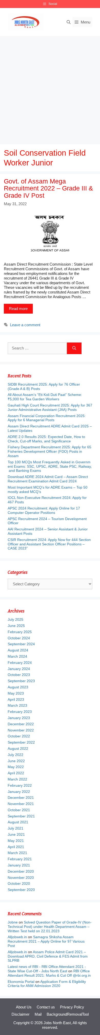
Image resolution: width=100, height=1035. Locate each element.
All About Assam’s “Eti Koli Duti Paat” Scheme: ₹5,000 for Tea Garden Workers (45, 397)
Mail (38, 1014)
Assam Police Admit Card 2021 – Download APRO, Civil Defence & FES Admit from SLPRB (48, 956)
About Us (24, 1007)
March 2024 (17, 656)
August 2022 (18, 748)
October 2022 (19, 736)
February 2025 (20, 632)
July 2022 (15, 755)
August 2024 (18, 650)
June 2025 (16, 626)
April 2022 (16, 773)
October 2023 (19, 675)
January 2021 (19, 865)
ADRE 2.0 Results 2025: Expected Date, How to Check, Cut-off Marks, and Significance (46, 439)
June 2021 (16, 834)
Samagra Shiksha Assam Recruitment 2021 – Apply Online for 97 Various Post (46, 941)
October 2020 (19, 883)
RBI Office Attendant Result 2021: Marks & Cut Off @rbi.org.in (49, 973)
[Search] (74, 348)
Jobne (13, 922)
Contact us (46, 1007)
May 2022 (16, 767)
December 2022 (21, 724)
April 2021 (16, 847)
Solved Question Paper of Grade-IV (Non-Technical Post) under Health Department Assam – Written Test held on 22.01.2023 (50, 926)
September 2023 (21, 681)
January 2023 (19, 718)
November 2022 (21, 730)
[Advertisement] (50, 88)
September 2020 (21, 890)
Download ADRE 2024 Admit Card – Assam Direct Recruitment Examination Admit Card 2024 (48, 479)
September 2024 (21, 644)
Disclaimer (20, 1014)
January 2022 (19, 792)
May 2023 (16, 693)
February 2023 (20, 712)
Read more (18, 308)
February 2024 (20, 662)
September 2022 (21, 742)
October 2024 (19, 638)
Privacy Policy (72, 1007)
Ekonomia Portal (21, 982)
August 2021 (18, 822)
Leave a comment (25, 325)
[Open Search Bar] (69, 22)
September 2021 (21, 816)
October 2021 (19, 810)
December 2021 (21, 797)
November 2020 (21, 877)
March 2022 (17, 779)
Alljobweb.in (17, 937)
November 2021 (21, 804)
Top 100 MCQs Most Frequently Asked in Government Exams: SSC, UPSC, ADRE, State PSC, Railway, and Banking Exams (50, 466)
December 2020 (21, 871)
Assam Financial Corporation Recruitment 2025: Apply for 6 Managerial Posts (47, 418)
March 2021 (17, 853)
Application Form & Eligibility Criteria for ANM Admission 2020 (47, 984)
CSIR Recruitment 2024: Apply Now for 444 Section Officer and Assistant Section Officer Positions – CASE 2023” (49, 544)
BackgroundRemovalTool (68, 1014)
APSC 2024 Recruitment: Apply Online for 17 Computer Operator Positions (44, 510)
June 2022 (16, 761)
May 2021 (16, 841)
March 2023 (17, 705)
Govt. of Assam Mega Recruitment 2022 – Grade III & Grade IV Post (48, 188)
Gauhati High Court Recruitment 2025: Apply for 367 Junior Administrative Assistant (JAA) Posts (50, 407)
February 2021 (20, 859)
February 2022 (20, 785)
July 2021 (15, 828)
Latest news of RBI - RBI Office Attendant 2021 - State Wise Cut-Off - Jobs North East (47, 969)
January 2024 (19, 669)
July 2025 (15, 619)
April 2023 (16, 699)
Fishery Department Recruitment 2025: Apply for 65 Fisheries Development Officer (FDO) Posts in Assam (49, 451)
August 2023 (18, 687)
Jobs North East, (58, 1023)
